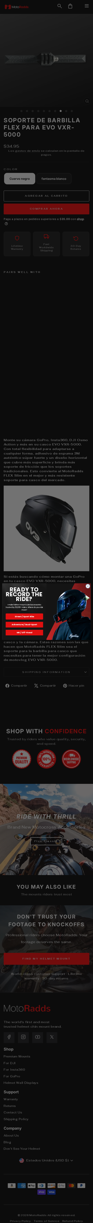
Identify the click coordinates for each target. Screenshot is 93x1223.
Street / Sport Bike (24, 616)
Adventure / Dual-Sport (24, 624)
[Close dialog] (88, 586)
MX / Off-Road (24, 632)
